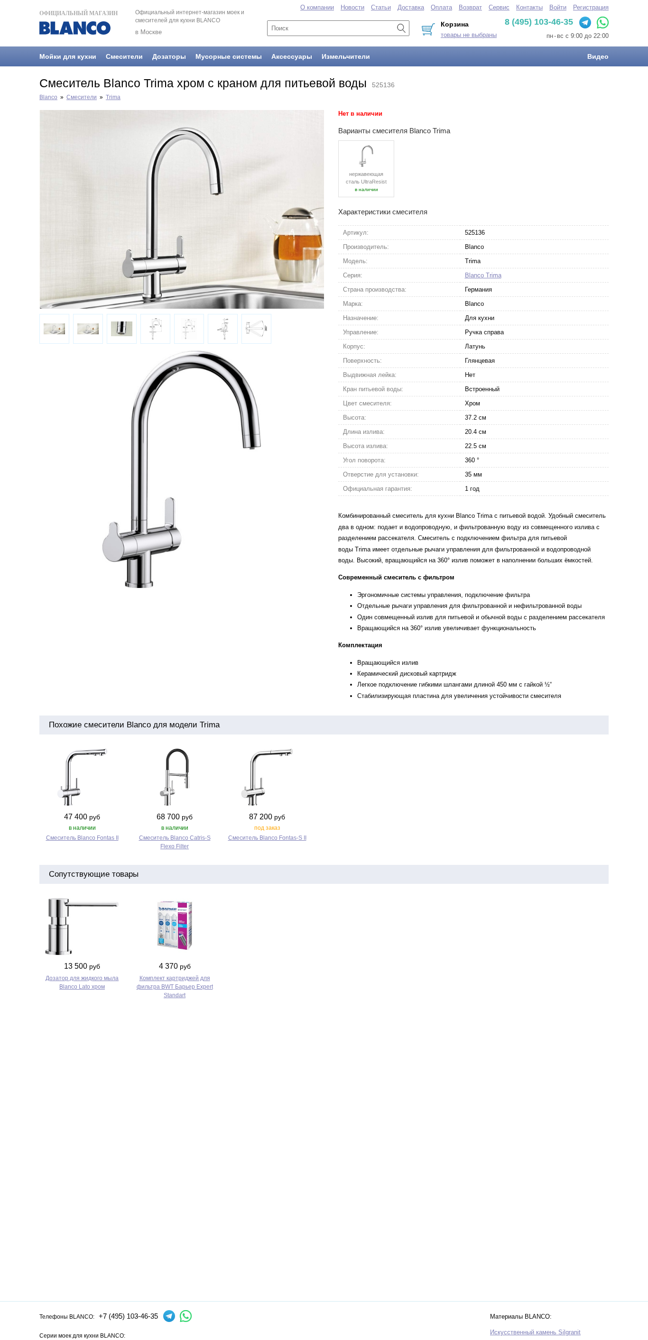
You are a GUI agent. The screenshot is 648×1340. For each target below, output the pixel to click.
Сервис (499, 7)
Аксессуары (291, 56)
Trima (113, 97)
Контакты (529, 7)
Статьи (381, 7)
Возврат (470, 7)
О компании (317, 7)
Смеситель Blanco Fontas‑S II (267, 838)
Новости (352, 7)
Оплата (441, 7)
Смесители (124, 56)
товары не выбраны (469, 34)
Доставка (411, 7)
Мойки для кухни (67, 56)
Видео (598, 56)
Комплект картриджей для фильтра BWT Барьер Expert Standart (175, 987)
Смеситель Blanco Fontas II (82, 838)
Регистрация (591, 7)
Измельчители (346, 56)
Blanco (48, 97)
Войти (557, 7)
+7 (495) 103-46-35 (128, 1316)
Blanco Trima (483, 275)
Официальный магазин (78, 13)
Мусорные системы (228, 56)
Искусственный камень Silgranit (535, 1332)
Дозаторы (169, 56)
